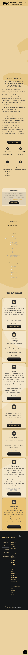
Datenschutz (5, 549)
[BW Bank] (14, 355)
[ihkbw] (14, 248)
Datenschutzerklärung (18, 199)
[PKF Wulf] (14, 422)
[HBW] (14, 395)
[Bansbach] (14, 450)
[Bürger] (14, 269)
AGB (4, 546)
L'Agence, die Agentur (17, 607)
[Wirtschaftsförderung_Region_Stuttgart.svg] (14, 255)
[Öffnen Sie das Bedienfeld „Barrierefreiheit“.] (25, 652)
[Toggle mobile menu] (25, 2)
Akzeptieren (14, 202)
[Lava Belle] (14, 275)
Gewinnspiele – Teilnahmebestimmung (5, 554)
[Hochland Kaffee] (14, 277)
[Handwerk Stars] (14, 323)
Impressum (5, 542)
